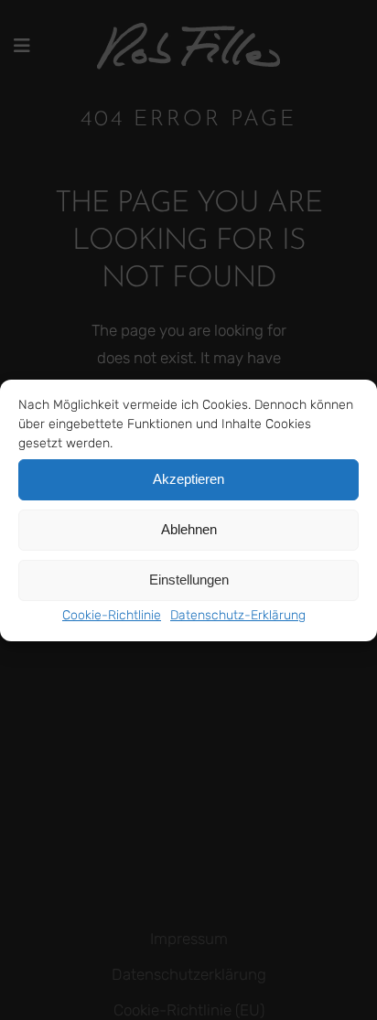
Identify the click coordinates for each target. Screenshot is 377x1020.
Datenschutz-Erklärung (238, 615)
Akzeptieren (188, 479)
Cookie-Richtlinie (111, 615)
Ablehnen (189, 529)
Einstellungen (189, 579)
